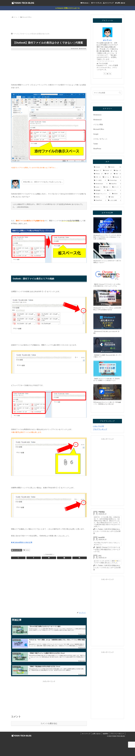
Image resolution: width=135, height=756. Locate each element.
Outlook (27, 550)
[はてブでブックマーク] (49, 558)
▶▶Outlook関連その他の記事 (21, 542)
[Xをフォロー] (104, 73)
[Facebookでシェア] (33, 558)
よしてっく (107, 40)
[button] (79, 558)
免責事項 (105, 733)
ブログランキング (100, 429)
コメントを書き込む (49, 723)
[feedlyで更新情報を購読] (107, 73)
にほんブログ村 (98, 426)
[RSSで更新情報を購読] (110, 73)
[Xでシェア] (18, 558)
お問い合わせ (96, 733)
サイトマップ (86, 733)
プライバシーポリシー (117, 733)
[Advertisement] (49, 24)
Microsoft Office (17, 550)
